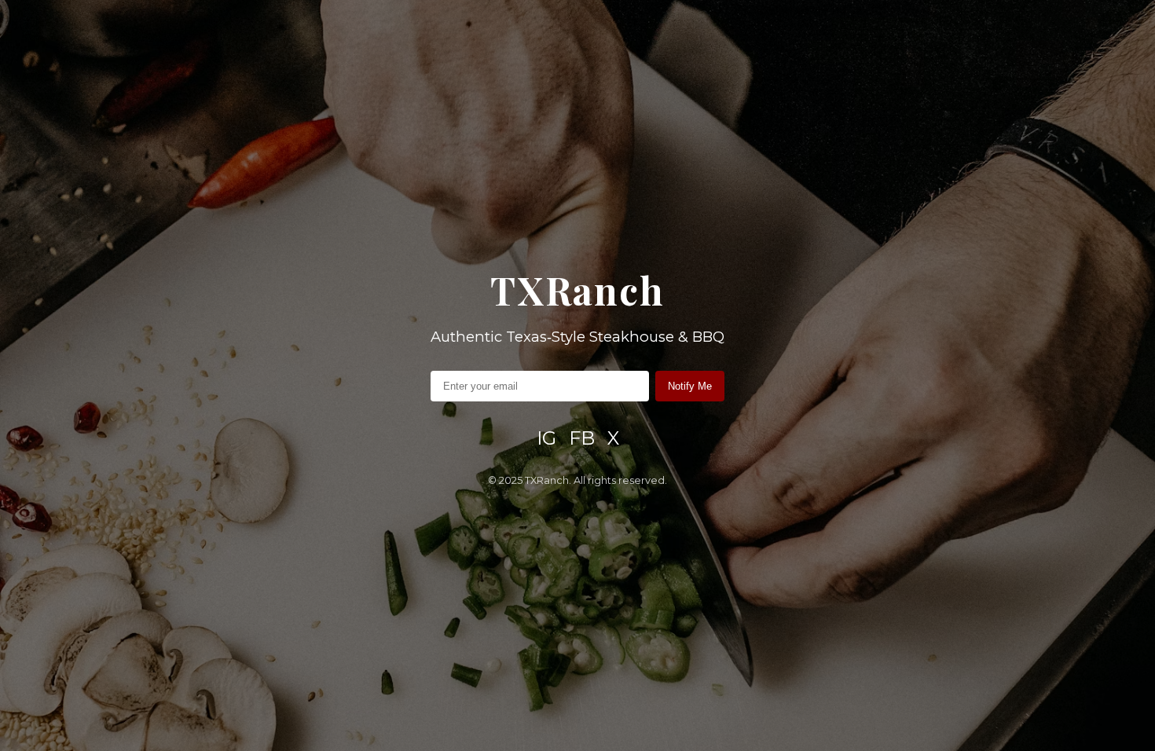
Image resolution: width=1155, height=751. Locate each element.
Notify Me (690, 386)
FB (582, 438)
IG (546, 438)
